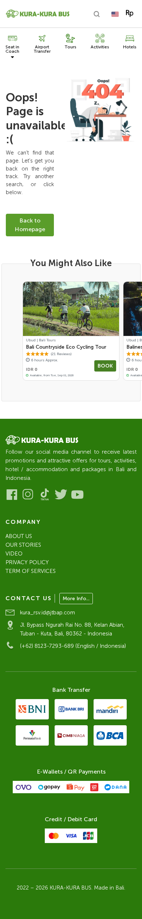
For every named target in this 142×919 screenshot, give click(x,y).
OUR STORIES (23, 545)
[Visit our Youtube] (77, 494)
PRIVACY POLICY (27, 562)
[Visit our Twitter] (61, 494)
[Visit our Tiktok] (44, 494)
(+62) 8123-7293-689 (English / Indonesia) (73, 646)
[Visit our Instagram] (28, 494)
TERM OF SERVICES (30, 571)
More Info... (76, 598)
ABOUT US (18, 536)
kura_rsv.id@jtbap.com (47, 612)
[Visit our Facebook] (11, 494)
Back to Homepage (30, 225)
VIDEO (14, 553)
